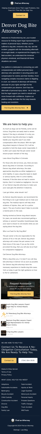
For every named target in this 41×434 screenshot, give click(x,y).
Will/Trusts (25, 410)
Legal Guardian (26, 391)
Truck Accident (26, 407)
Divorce (4, 404)
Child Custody (6, 397)
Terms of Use (6, 372)
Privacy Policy (6, 375)
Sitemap (16, 430)
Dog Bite (4, 407)
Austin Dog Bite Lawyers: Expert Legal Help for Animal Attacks (18, 305)
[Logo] (19, 3)
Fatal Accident (26, 384)
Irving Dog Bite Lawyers (14, 332)
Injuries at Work (26, 387)
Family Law (5, 410)
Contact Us (20, 15)
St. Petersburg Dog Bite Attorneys (18, 313)
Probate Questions (28, 400)
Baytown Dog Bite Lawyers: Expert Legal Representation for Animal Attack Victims (18, 322)
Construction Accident (9, 400)
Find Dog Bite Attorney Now (14, 108)
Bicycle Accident (7, 394)
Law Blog (24, 430)
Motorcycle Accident (28, 394)
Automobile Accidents (9, 387)
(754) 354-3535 (28, 360)
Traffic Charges (26, 404)
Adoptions (5, 384)
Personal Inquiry (27, 397)
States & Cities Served (9, 369)
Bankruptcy (5, 391)
